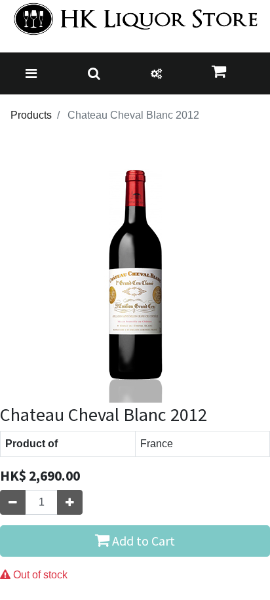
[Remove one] (13, 502)
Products (31, 115)
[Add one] (70, 502)
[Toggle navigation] (31, 73)
